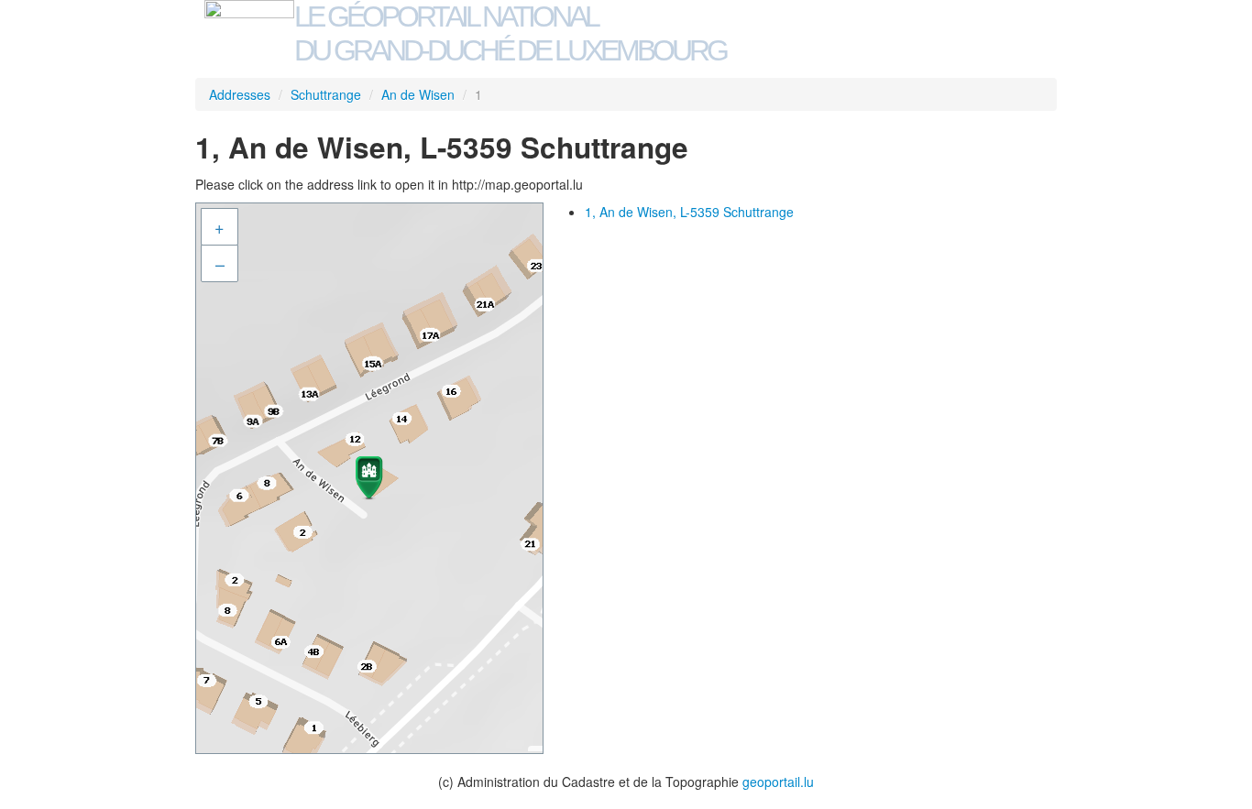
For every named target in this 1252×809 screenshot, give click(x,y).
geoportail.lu (778, 781)
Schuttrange (326, 94)
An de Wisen (418, 94)
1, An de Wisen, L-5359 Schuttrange (689, 211)
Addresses (239, 94)
